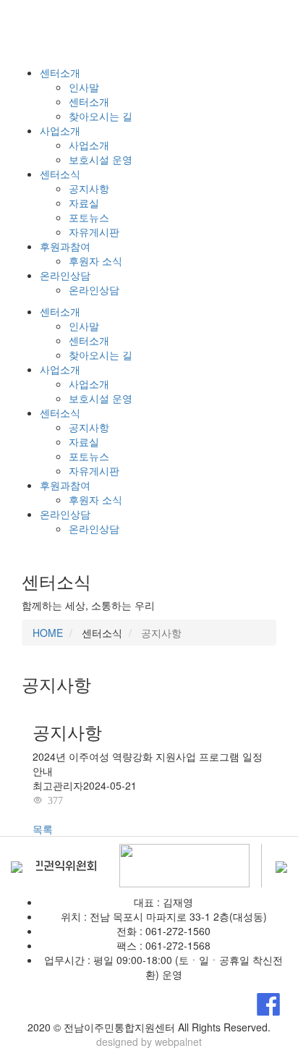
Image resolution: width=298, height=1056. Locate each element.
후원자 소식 (95, 260)
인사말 (84, 87)
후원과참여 (65, 246)
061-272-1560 (177, 931)
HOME (48, 632)
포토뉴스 (89, 217)
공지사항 (89, 188)
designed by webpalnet (149, 1041)
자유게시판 (94, 231)
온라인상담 (65, 275)
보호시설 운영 (100, 159)
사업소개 (60, 130)
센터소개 (60, 72)
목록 (43, 828)
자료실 (84, 202)
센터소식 (60, 173)
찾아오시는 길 (100, 116)
